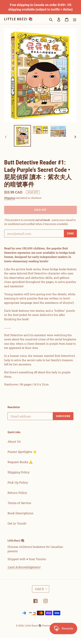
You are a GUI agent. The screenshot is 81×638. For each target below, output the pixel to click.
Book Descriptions (20, 513)
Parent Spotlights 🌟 (22, 452)
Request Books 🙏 (20, 462)
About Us (14, 441)
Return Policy (17, 493)
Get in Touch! (17, 523)
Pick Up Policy (18, 482)
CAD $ (39, 589)
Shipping (9, 198)
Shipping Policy (19, 472)
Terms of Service (19, 503)
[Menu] (75, 19)
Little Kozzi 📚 (18, 19)
